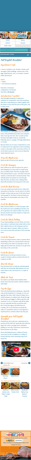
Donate (23, 43)
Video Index (7, 45)
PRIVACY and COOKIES (6, 458)
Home (8, 40)
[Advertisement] (15, 15)
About (23, 40)
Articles (8, 43)
